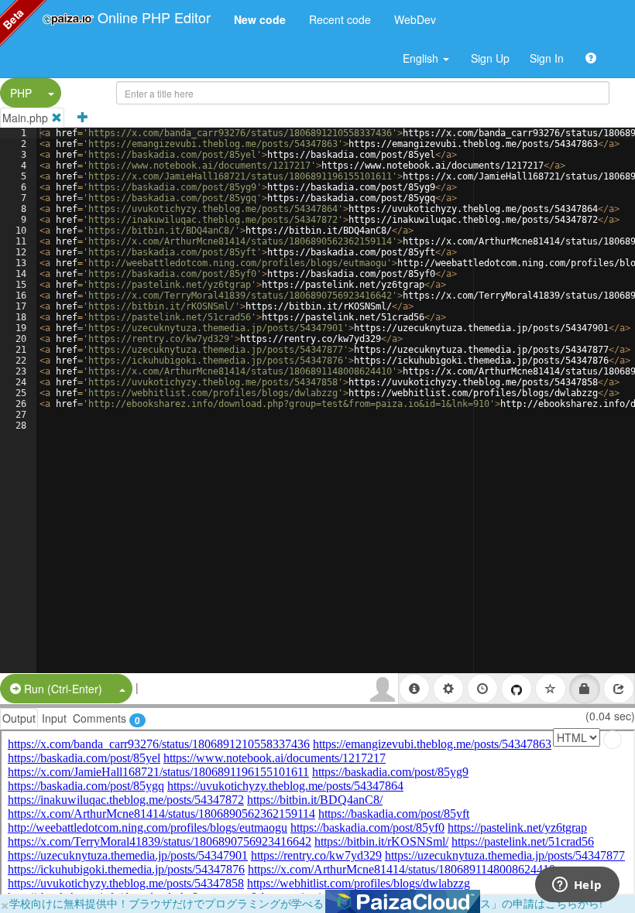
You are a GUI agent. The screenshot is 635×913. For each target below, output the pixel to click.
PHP (21, 93)
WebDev (415, 19)
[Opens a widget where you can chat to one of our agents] (577, 886)
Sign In (547, 58)
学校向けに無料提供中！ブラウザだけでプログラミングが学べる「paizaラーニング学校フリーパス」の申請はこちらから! (305, 903)
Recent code (340, 19)
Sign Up (490, 58)
